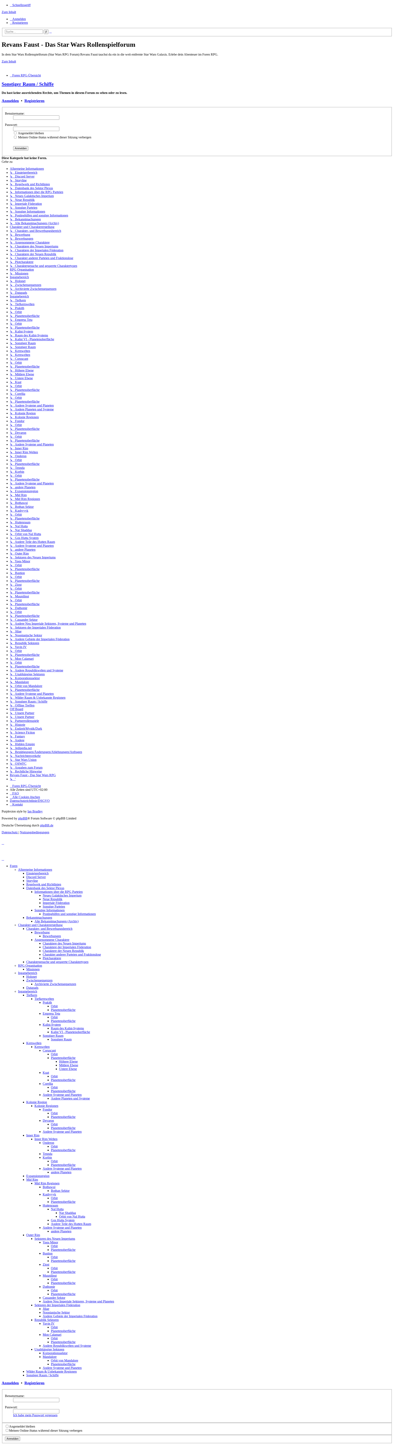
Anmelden (10, 101)
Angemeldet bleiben (30, 133)
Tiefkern (31, 995)
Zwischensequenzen (39, 980)
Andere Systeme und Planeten (62, 1094)
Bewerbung (42, 932)
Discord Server (36, 877)
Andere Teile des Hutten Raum (71, 1224)
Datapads (32, 987)
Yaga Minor (50, 1242)
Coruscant (49, 1050)
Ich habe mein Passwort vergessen (35, 1415)
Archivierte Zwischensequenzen (55, 984)
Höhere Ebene (68, 1061)
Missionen (33, 969)
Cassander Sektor (54, 1297)
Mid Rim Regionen (47, 1183)
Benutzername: (14, 113)
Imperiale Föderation (56, 903)
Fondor (47, 1109)
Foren (13, 866)
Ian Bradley (35, 811)
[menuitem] (18, 19)
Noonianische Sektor (56, 1312)
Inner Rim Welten (45, 1139)
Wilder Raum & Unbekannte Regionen (51, 1371)
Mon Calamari (52, 1334)
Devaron (48, 1120)
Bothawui (49, 1187)
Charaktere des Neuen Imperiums (64, 943)
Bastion (48, 1253)
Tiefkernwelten (44, 999)
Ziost (46, 1264)
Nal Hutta (57, 1209)
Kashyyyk (49, 1194)
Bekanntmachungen (39, 917)
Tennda (47, 1154)
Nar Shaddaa (67, 1213)
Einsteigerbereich (37, 873)
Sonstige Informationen (49, 910)
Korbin (47, 1157)
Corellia (48, 1083)
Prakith (47, 1002)
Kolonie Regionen (46, 1106)
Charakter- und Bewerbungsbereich (49, 928)
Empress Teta (51, 1013)
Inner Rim (32, 1135)
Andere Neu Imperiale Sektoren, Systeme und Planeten (78, 1301)
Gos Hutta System (62, 1220)
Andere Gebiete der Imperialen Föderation (70, 1316)
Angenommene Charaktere (51, 939)
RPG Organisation (30, 965)
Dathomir (49, 1286)
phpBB (22, 818)
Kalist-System (52, 1024)
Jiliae (46, 1309)
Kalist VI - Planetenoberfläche (70, 1032)
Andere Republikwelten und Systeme (67, 1345)
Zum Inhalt (9, 12)
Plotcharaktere (52, 958)
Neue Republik (52, 899)
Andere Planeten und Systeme (70, 1098)
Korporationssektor (55, 1353)
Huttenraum (50, 1205)
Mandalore (50, 1356)
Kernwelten (33, 1043)
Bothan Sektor (60, 1190)
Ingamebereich (27, 973)
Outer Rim (33, 1235)
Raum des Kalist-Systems (67, 1028)
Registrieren (34, 101)
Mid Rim (32, 1179)
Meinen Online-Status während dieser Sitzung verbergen (54, 137)
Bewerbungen (52, 936)
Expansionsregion (37, 1176)
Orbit (54, 1006)
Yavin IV (49, 1323)
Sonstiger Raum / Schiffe (28, 84)
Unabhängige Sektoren (49, 1349)
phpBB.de (46, 825)
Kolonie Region (36, 1102)
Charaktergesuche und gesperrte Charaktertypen (57, 962)
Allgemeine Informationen (35, 869)
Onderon (48, 1142)
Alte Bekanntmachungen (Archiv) (56, 921)
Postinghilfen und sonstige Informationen (69, 914)
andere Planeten (61, 1172)
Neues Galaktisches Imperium (62, 895)
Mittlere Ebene (68, 1065)
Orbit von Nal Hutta (72, 1216)
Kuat (46, 1072)
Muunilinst (50, 1275)
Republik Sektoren (46, 1320)
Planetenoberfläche (63, 1010)
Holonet (31, 976)
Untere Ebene (68, 1069)
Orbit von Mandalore (64, 1360)
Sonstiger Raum (53, 1035)
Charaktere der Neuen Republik (63, 951)
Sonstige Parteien (54, 906)
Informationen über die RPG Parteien (58, 891)
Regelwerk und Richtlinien (43, 884)
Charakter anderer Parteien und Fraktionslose (72, 954)
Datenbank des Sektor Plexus (45, 888)
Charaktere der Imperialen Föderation (67, 947)
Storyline (32, 880)
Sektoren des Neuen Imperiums (54, 1238)
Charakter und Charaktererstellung (40, 925)
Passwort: (11, 124)
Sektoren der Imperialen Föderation (57, 1305)
